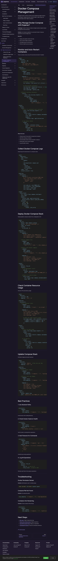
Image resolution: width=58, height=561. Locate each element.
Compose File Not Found (53, 43)
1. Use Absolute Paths (53, 26)
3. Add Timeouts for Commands (53, 32)
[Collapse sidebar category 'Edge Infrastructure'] (14, 50)
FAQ (36, 548)
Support (37, 545)
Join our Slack (17, 545)
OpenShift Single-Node (25, 523)
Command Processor (24, 525)
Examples (33, 1)
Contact (26, 546)
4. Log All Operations (52, 35)
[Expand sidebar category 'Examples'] (14, 80)
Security (37, 546)
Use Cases (28, 1)
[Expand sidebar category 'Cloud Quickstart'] (14, 9)
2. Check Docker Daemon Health (53, 29)
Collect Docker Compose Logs (52, 13)
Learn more (16, 558)
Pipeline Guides (6, 554)
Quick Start (5, 545)
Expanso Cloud (49, 545)
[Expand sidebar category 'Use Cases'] (14, 41)
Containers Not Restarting (53, 46)
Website (48, 546)
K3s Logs (22, 520)
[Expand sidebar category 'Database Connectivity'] (14, 45)
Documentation (14, 1)
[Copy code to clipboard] (45, 58)
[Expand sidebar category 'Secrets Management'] (14, 48)
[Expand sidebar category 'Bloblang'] (14, 64)
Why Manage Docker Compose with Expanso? (53, 7)
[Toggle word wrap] (43, 58)
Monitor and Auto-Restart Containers (53, 10)
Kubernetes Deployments (25, 522)
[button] (8, 43)
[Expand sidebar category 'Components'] (14, 39)
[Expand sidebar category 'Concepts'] (14, 12)
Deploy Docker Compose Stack (52, 16)
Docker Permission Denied (52, 39)
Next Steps (51, 48)
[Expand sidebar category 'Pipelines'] (14, 66)
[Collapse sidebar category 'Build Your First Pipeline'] (14, 16)
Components (21, 1)
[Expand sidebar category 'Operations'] (14, 83)
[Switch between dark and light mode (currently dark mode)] (46, 2)
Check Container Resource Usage (52, 19)
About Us (26, 545)
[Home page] (19, 5)
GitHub (15, 546)
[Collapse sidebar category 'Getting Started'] (14, 7)
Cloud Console (40, 1)
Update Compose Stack (53, 22)
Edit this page (22, 529)
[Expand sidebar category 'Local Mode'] (14, 30)
